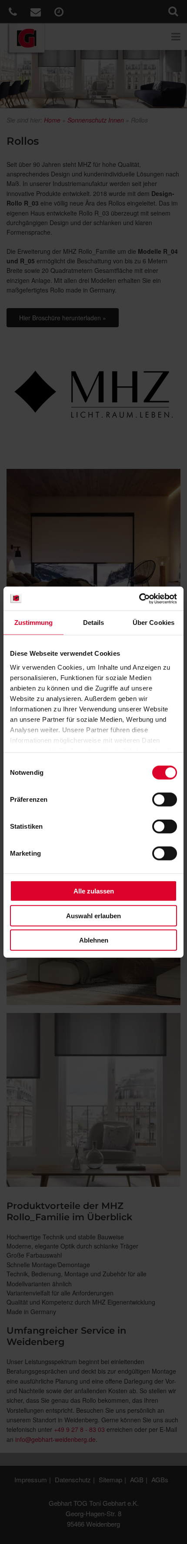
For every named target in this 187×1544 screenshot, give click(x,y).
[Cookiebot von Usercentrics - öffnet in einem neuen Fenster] (139, 598)
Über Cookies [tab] (153, 622)
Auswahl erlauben (93, 915)
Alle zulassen (93, 891)
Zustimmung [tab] (33, 622)
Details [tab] (93, 622)
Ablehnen (93, 940)
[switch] (164, 800)
